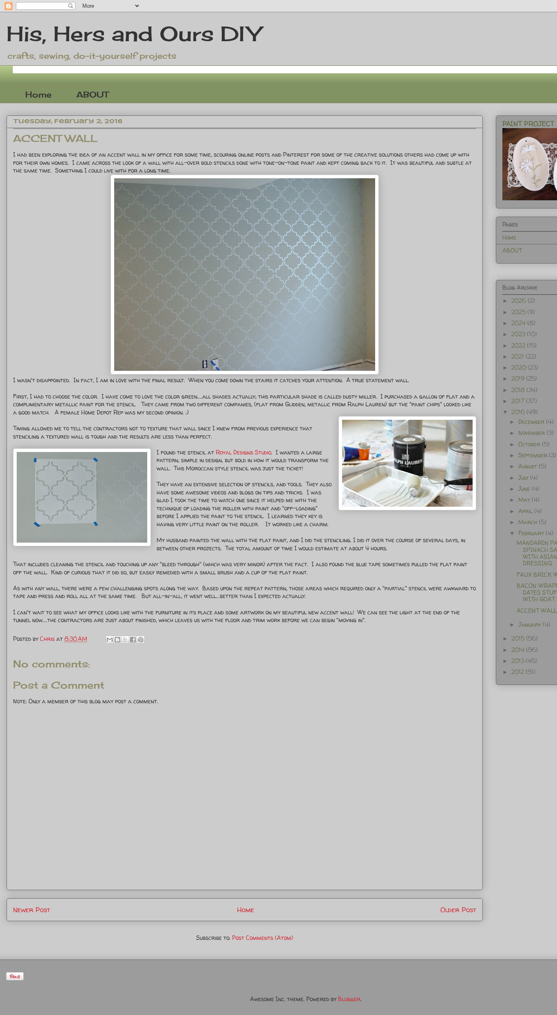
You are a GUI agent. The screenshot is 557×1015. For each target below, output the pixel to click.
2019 (518, 378)
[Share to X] (125, 640)
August (528, 466)
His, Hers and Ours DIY (134, 33)
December (532, 422)
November (532, 433)
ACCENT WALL (537, 610)
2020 (519, 367)
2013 (518, 661)
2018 (518, 390)
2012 (518, 672)
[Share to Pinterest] (141, 640)
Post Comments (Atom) (262, 938)
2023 (519, 334)
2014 (518, 650)
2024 (519, 323)
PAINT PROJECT (528, 123)
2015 (518, 638)
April (526, 511)
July (524, 477)
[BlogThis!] (117, 640)
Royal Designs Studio (243, 452)
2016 (518, 412)
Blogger (349, 999)
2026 (519, 300)
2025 (519, 312)
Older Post (458, 909)
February (532, 533)
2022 (519, 345)
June (525, 488)
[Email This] (110, 640)
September (533, 455)
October (530, 444)
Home (38, 94)
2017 (518, 401)
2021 (518, 356)
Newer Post (31, 909)
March (528, 522)
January (530, 624)
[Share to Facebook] (133, 640)
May (525, 499)
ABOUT (92, 94)
